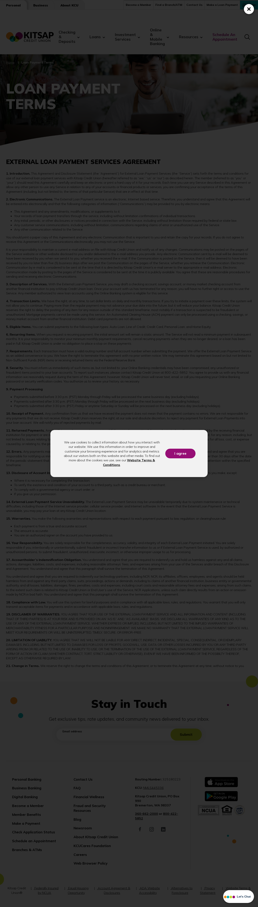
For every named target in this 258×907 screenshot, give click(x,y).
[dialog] (129, 453)
